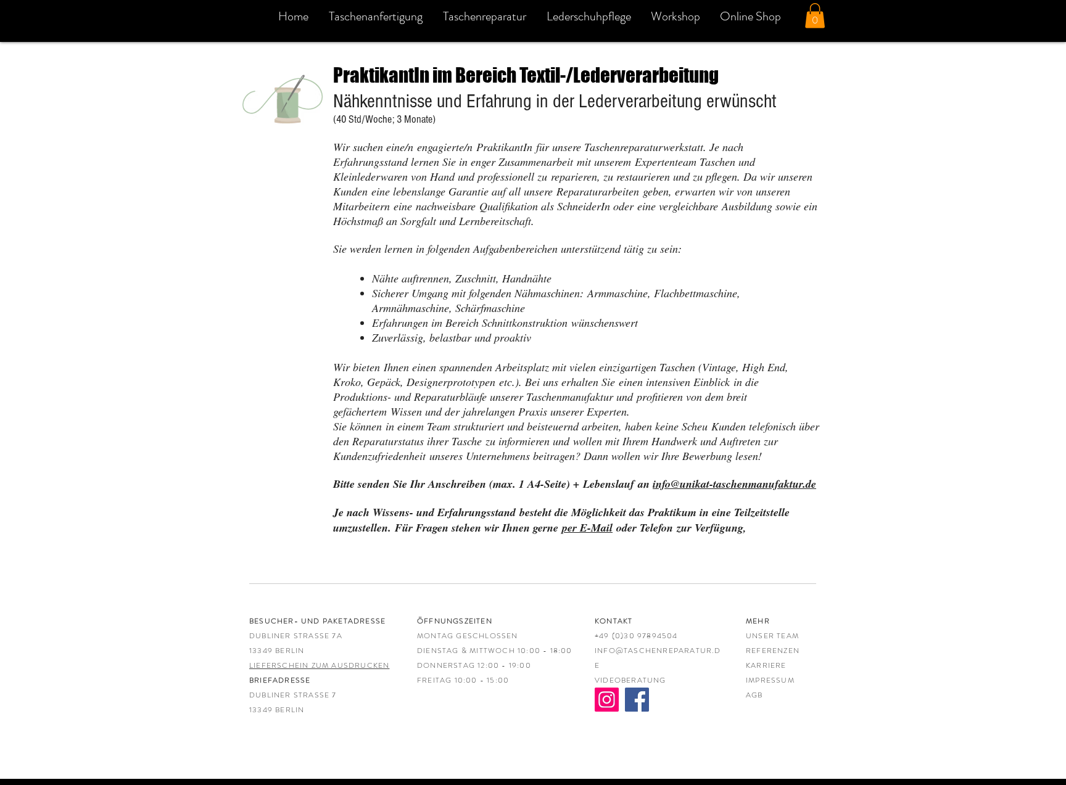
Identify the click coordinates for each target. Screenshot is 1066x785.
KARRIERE (766, 665)
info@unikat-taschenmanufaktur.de (734, 483)
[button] (814, 15)
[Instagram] (607, 700)
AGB (754, 695)
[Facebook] (637, 700)
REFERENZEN (773, 650)
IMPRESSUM (770, 680)
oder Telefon (619, 527)
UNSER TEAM (772, 635)
